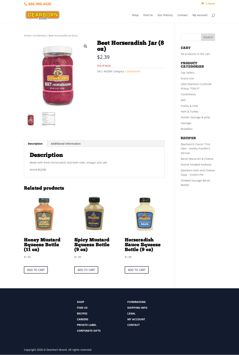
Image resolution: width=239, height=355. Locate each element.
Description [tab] (35, 143)
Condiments (39, 35)
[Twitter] (179, 310)
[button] (85, 46)
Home (27, 35)
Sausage (186, 123)
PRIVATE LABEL (87, 325)
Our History (165, 15)
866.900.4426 (39, 3)
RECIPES (82, 313)
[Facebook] (179, 303)
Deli (183, 100)
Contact (183, 15)
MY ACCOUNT (136, 319)
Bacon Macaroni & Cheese (197, 158)
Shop (135, 15)
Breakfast (187, 129)
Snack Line (187, 78)
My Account (200, 15)
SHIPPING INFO (137, 307)
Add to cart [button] (36, 270)
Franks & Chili (189, 106)
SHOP (80, 302)
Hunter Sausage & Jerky (195, 117)
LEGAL (131, 313)
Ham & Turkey (189, 111)
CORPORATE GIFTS (89, 330)
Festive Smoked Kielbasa (196, 164)
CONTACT (133, 325)
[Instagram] (179, 317)
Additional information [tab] (66, 143)
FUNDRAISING (136, 302)
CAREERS (82, 319)
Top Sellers (188, 72)
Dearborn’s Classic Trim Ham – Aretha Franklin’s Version (195, 148)
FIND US (82, 307)
